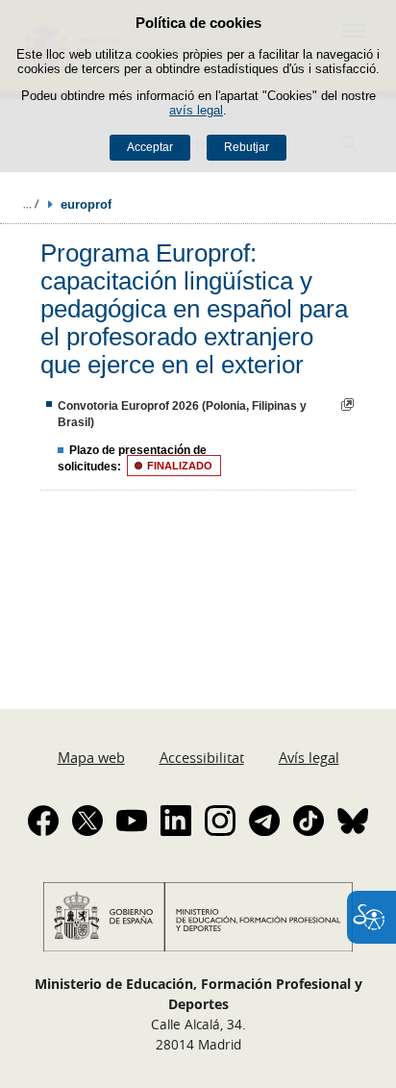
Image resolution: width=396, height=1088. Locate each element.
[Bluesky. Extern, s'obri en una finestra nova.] (352, 820)
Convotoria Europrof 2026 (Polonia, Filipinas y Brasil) (182, 414)
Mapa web (91, 757)
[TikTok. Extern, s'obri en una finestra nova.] (308, 820)
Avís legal (309, 757)
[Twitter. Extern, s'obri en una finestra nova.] (87, 820)
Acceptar (150, 147)
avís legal (196, 110)
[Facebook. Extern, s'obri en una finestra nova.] (43, 820)
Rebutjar (246, 147)
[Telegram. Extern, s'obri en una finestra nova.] (264, 820)
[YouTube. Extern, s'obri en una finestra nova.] (131, 820)
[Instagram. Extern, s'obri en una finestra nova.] (220, 820)
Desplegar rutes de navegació (30, 204)
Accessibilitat (202, 757)
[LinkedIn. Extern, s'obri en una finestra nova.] (176, 820)
